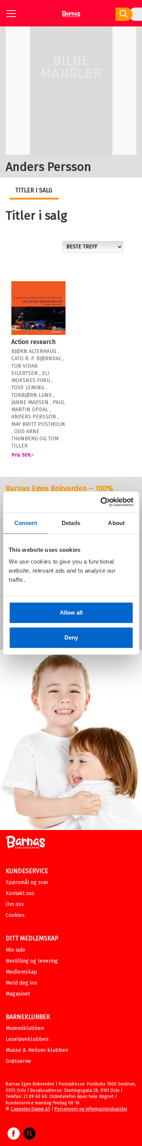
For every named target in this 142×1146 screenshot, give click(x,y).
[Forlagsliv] (29, 1137)
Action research (33, 341)
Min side (15, 950)
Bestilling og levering (32, 961)
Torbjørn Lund (31, 395)
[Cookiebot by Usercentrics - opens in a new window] (101, 502)
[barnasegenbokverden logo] (25, 843)
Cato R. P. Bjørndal (36, 358)
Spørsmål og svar (27, 882)
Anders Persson (33, 416)
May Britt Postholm (38, 424)
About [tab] (116, 523)
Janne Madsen (29, 402)
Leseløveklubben (27, 1039)
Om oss (15, 904)
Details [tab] (71, 523)
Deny (71, 637)
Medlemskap (21, 972)
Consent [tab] (25, 523)
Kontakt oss (20, 893)
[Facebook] (14, 1137)
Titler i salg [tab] (33, 190)
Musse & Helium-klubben (37, 1050)
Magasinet (18, 994)
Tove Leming (27, 387)
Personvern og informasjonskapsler (91, 1109)
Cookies (15, 915)
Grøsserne (18, 1061)
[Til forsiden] (71, 16)
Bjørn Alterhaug (33, 351)
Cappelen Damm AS (30, 1109)
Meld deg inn (21, 983)
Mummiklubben (25, 1028)
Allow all (71, 612)
